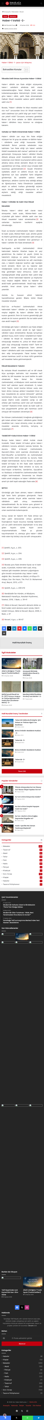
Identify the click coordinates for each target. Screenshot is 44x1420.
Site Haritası (37, 1405)
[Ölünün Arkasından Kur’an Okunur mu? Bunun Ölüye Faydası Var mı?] (7, 790)
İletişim (21, 1405)
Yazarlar (28, 1405)
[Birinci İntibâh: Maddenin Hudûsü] (7, 753)
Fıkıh (5, 860)
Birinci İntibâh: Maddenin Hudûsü (28, 750)
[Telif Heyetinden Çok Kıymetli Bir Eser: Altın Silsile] (8, 937)
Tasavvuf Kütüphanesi (11, 884)
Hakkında (14, 1405)
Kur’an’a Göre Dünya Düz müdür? (28, 797)
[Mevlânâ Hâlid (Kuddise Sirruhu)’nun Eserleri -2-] (32, 686)
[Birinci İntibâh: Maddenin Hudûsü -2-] (7, 733)
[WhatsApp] (30, 628)
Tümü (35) (22, 771)
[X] (9, 628)
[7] (12, 429)
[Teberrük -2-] (7, 762)
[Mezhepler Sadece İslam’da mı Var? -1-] (35, 1022)
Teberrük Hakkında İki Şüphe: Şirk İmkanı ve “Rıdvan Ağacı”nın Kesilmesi (28, 722)
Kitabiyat (6, 870)
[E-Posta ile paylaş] (40, 628)
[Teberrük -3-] (7, 743)
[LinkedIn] (14, 628)
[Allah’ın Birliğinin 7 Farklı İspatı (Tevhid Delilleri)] (11, 663)
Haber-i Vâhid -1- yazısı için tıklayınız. (17, 62)
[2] (24, 169)
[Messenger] (24, 628)
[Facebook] (4, 628)
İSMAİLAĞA (33, 1402)
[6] (31, 412)
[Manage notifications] (4, 1415)
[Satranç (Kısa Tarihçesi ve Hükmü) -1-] (8, 945)
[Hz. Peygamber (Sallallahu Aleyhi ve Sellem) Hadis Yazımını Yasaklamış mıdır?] (35, 1108)
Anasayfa (7, 12)
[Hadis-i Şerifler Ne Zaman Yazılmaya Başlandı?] (7, 829)
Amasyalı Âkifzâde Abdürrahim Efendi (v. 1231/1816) (31, 673)
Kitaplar (6, 877)
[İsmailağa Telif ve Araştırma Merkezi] (13, 3)
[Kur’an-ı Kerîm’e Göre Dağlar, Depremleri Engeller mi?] (7, 819)
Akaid (22, 12)
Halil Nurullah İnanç (9, 25)
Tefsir (5, 857)
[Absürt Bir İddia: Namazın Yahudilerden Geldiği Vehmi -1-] (22, 1185)
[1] (11, 102)
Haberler (6, 881)
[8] (36, 481)
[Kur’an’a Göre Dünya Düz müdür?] (7, 800)
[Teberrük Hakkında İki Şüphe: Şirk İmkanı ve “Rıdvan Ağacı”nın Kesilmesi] (7, 723)
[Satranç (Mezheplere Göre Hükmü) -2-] (35, 937)
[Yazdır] (4, 633)
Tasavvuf (6, 850)
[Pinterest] (19, 628)
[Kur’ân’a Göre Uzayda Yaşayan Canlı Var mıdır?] (7, 809)
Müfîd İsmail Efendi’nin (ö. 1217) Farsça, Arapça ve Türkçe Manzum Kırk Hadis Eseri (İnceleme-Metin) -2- (11, 698)
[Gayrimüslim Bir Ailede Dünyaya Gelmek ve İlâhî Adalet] (22, 945)
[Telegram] (35, 628)
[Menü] (3, 4)
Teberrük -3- (20, 740)
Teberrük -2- (20, 759)
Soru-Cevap (7, 874)
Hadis (5, 864)
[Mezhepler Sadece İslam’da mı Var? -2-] (8, 1185)
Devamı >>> (32, 1325)
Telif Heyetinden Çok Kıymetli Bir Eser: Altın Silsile (10, 1292)
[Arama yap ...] (41, 4)
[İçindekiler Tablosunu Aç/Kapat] (25, 70)
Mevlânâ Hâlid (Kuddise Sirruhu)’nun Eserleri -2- (32, 695)
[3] (37, 219)
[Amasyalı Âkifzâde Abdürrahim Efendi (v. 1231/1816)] (32, 663)
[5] (18, 321)
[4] (33, 243)
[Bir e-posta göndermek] (16, 25)
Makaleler (15, 12)
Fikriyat (6, 867)
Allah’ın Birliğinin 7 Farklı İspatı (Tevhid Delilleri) (11, 672)
